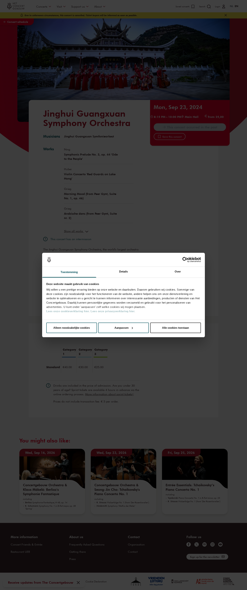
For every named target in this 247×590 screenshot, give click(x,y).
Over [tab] (178, 271)
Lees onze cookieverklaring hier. (68, 311)
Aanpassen (121, 327)
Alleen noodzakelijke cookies (71, 327)
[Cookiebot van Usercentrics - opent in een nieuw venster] (185, 259)
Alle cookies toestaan (175, 327)
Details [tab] (123, 271)
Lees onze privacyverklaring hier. (113, 311)
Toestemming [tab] (69, 272)
